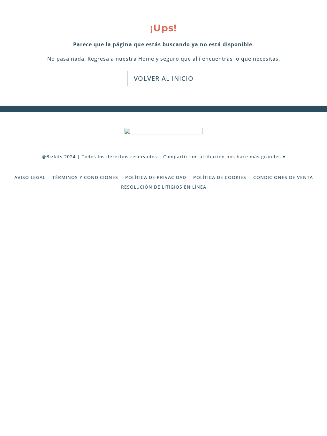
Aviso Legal (29, 177)
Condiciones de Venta (283, 177)
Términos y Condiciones (85, 177)
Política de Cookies (219, 177)
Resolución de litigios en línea (163, 187)
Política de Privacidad (155, 177)
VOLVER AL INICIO (164, 78)
